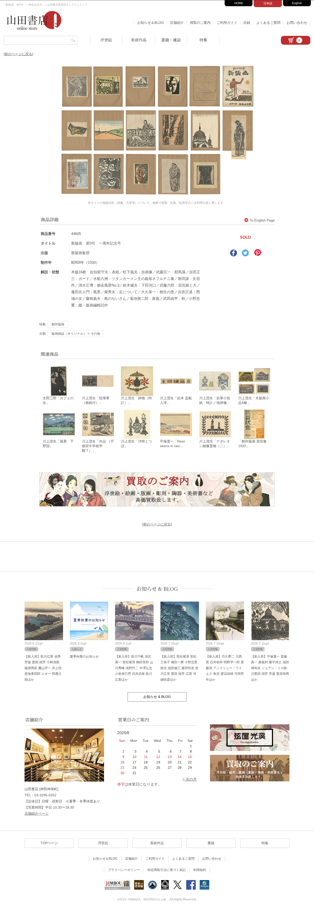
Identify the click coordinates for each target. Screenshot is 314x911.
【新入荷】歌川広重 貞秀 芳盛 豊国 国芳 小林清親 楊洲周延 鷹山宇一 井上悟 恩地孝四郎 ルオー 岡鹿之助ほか (43, 668)
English (297, 3)
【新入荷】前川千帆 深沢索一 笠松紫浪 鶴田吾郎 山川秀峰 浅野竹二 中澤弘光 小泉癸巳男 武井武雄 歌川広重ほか (134, 668)
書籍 (211, 843)
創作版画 (58, 324)
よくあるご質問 (268, 23)
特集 (203, 40)
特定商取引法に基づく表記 (166, 870)
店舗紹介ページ (37, 813)
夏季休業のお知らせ (84, 656)
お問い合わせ (297, 23)
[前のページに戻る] (18, 54)
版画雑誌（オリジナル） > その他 (76, 333)
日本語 (267, 3)
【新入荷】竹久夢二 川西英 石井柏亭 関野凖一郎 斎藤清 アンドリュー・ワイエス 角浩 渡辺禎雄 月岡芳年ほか (225, 668)
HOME (238, 3)
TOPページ (49, 843)
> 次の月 (190, 779)
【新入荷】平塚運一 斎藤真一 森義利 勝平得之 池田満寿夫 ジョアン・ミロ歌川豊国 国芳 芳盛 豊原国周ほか (270, 668)
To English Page (262, 220)
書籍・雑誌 (171, 40)
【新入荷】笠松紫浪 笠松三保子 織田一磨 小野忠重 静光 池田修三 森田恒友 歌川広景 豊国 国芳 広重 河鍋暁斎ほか (179, 668)
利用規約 (199, 870)
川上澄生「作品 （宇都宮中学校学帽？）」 (98, 446)
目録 (246, 23)
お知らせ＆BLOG (150, 23)
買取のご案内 (200, 23)
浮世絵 (106, 40)
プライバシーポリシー (124, 870)
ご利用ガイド (227, 23)
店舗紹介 (177, 23)
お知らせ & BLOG (157, 588)
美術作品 (138, 40)
